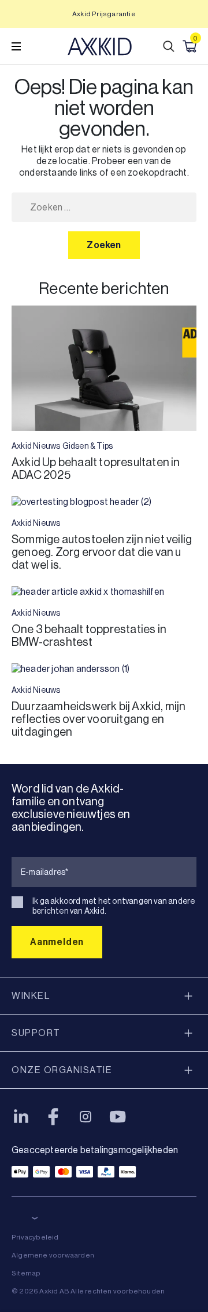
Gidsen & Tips (87, 445)
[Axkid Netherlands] (99, 46)
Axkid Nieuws (36, 445)
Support (36, 1032)
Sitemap (26, 1273)
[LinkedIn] (21, 1116)
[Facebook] (53, 1116)
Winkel (31, 995)
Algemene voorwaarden (53, 1255)
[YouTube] (118, 1116)
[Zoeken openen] (168, 46)
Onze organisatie (62, 1069)
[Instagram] (85, 1116)
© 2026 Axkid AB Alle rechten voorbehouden (88, 1291)
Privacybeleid (35, 1237)
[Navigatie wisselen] (16, 46)
